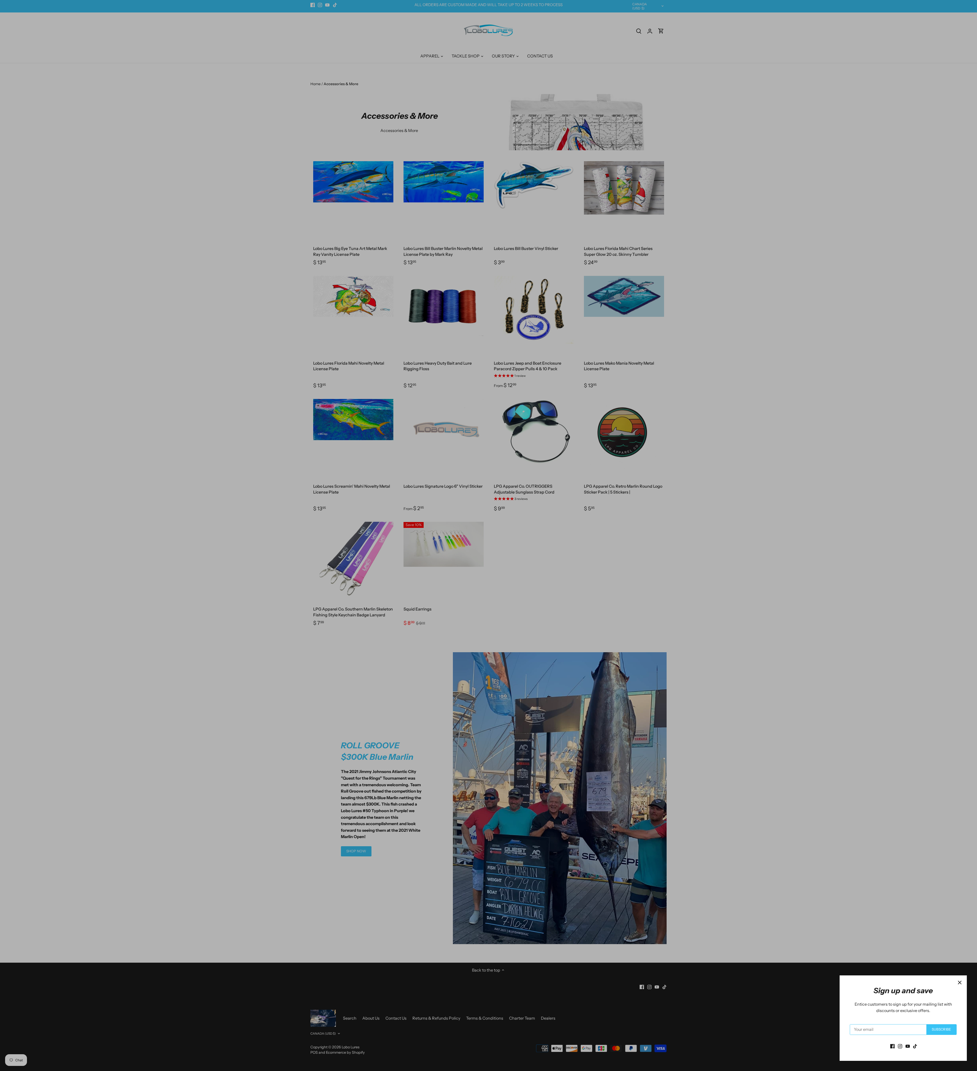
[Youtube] (908, 1046)
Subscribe (941, 1029)
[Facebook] (892, 1046)
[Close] (959, 982)
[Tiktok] (915, 1046)
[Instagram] (900, 1046)
